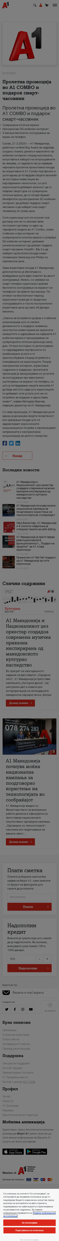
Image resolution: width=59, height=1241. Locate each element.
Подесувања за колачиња (29, 1230)
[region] (29, 1215)
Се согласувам (29, 1222)
